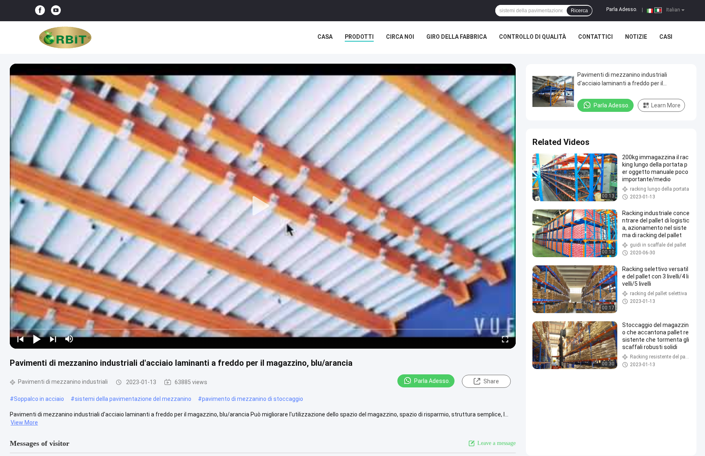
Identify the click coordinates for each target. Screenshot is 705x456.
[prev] (20, 339)
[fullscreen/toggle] (505, 339)
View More (24, 422)
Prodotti (359, 36)
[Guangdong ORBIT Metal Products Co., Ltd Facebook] (40, 10)
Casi (665, 36)
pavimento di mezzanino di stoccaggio (252, 399)
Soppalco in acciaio (39, 399)
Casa (325, 36)
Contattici (595, 36)
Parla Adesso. (621, 9)
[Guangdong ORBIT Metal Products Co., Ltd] (65, 37)
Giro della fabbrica (456, 36)
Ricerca (579, 10)
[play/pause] (37, 339)
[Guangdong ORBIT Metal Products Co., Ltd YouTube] (56, 10)
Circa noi (400, 36)
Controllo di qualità (532, 36)
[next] (53, 339)
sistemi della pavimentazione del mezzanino (133, 399)
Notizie (636, 36)
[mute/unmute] (69, 339)
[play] (263, 206)
